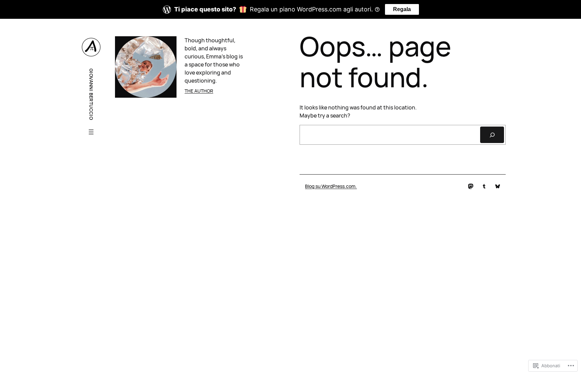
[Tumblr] (484, 186)
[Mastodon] (470, 186)
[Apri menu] (91, 132)
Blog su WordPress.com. (331, 186)
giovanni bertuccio (91, 94)
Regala (402, 9)
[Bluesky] (497, 186)
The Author (199, 91)
